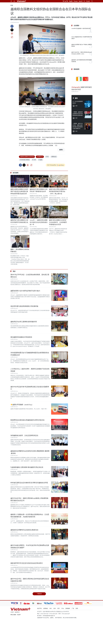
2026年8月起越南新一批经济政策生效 (80, 28)
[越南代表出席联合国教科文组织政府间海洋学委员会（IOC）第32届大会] (58, 181)
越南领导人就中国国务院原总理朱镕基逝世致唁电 (81, 60)
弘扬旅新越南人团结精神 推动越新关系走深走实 (27, 467)
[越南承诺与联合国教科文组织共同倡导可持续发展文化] (20, 212)
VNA (62, 608)
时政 (12, 5)
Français (76, 1)
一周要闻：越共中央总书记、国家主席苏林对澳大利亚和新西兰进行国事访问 (78, 126)
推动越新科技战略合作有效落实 (21, 337)
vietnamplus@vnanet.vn (49, 615)
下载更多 (39, 593)
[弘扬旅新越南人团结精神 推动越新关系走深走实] (59, 471)
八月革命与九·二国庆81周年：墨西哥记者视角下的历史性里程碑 (30, 370)
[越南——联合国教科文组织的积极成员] (20, 241)
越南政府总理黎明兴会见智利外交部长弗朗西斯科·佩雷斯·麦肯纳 (30, 452)
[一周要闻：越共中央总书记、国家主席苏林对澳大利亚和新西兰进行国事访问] (87, 126)
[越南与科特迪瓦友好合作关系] (81, 78)
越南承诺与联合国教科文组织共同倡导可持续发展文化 (19, 221)
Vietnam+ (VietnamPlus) (21, 1)
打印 (12, 33)
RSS (51, 608)
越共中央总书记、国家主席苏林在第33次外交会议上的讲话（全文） (81, 53)
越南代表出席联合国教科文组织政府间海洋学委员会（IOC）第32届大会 (58, 191)
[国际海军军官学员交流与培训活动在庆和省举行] (59, 567)
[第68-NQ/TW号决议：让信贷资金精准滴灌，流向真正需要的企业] (59, 279)
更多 (14, 271)
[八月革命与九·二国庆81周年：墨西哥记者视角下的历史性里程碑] (59, 373)
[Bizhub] (39, 603)
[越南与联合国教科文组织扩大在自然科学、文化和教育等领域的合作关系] (58, 212)
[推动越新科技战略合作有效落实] (59, 341)
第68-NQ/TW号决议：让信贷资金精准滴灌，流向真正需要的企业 (30, 276)
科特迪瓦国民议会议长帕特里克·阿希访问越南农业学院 (29, 483)
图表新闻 (76, 69)
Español (80, 1)
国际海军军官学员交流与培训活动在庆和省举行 (27, 563)
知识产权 (39, 608)
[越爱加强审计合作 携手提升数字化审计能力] (59, 295)
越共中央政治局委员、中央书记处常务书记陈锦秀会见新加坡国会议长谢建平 (30, 546)
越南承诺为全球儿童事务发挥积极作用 (24, 322)
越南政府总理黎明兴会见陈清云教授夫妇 (24, 530)
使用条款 (45, 608)
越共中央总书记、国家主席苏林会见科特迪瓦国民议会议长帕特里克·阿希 (30, 580)
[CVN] (59, 603)
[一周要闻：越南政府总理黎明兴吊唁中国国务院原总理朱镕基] (87, 114)
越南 (41, 159)
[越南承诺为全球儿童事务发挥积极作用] (59, 326)
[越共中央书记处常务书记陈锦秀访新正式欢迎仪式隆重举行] (59, 391)
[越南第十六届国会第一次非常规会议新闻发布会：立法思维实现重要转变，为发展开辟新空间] (59, 518)
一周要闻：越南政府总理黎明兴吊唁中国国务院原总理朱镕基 (78, 113)
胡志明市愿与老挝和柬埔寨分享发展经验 (24, 306)
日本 (35, 159)
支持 (54, 608)
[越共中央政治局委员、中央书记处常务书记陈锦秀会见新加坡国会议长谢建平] (59, 549)
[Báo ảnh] (78, 603)
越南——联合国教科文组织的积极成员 (20, 250)
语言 (58, 608)
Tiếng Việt (65, 1)
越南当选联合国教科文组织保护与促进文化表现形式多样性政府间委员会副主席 (19, 191)
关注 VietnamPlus (51, 165)
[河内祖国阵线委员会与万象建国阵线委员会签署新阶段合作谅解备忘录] (59, 357)
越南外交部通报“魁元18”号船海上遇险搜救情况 (81, 45)
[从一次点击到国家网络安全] (87, 104)
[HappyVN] (88, 603)
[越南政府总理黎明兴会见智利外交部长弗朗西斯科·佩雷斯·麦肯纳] (59, 455)
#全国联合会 (40, 156)
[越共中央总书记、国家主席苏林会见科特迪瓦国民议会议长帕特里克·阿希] (59, 583)
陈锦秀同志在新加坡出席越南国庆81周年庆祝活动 (27, 420)
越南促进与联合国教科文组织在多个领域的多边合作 (38, 190)
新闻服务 (68, 608)
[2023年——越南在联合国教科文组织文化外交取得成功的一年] (39, 212)
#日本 (47, 156)
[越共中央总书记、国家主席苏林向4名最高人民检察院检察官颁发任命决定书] (59, 502)
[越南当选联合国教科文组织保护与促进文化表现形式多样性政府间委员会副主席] (20, 181)
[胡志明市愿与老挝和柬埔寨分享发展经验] (59, 310)
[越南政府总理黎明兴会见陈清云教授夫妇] (59, 534)
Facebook (12, 26)
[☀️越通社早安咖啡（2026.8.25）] (59, 409)
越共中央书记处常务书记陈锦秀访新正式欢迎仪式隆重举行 (30, 388)
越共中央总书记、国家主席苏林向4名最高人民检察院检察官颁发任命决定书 (29, 499)
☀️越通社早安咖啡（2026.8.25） (22, 404)
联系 (77, 608)
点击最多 (76, 25)
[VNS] (48, 603)
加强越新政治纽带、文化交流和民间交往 (24, 435)
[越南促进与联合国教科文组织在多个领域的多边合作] (39, 181)
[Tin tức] (27, 603)
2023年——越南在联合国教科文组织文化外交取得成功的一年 (39, 222)
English (71, 1)
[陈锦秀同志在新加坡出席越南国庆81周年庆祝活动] (59, 424)
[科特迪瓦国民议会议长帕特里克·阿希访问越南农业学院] (59, 487)
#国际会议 (53, 156)
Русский (88, 1)
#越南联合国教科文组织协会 (27, 156)
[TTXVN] (14, 603)
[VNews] (20, 603)
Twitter (12, 29)
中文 (84, 1)
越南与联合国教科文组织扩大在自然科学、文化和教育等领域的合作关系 (58, 222)
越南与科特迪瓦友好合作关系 (81, 88)
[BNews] (33, 603)
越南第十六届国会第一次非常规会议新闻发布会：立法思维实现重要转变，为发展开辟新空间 (30, 516)
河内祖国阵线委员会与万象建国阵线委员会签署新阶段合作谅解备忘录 (30, 354)
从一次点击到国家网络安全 (78, 102)
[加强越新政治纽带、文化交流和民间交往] (59, 439)
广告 (73, 608)
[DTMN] (68, 603)
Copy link (12, 37)
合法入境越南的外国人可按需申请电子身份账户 (81, 37)
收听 (76, 105)
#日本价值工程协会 (24, 159)
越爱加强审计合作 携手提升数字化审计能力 (25, 291)
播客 (76, 98)
